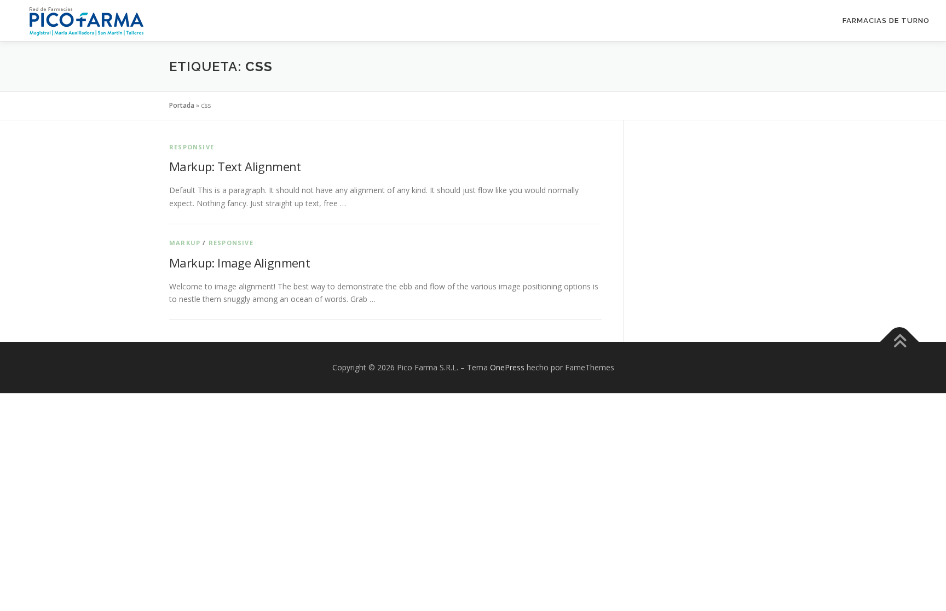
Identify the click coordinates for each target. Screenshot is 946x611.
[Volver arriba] (899, 342)
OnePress (507, 367)
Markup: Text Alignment (235, 166)
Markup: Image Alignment (239, 262)
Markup (184, 242)
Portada (181, 105)
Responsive (191, 147)
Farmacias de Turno (886, 20)
